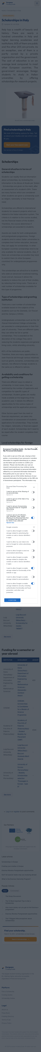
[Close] (37, 449)
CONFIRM (12, 600)
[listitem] (20, 487)
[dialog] (20, 526)
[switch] (33, 492)
